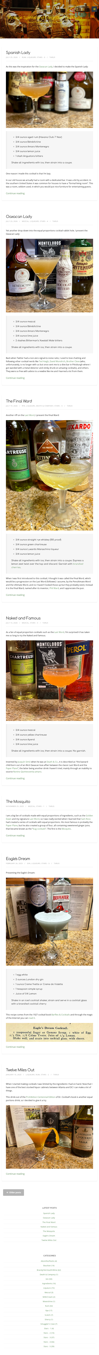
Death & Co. (52, 761)
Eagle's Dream (18, 859)
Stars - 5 (58, 406)
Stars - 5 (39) (49, 1346)
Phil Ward (54, 588)
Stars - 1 (40, 806)
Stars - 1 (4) (49, 1328)
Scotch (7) (49, 1315)
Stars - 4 (44, 221)
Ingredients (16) (49, 1283)
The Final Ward (19, 401)
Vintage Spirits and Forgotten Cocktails (45, 18)
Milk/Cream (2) (49, 1297)
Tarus (52, 57)
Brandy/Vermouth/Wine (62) (49, 1270)
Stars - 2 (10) (49, 1333)
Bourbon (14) (48, 1265)
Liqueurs (31, 57)
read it (32, 1018)
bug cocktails (39, 828)
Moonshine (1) (49, 1301)
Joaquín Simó (24, 761)
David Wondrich (57, 361)
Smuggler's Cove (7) (48, 1324)
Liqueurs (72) (49, 1288)
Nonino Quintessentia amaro (27, 771)
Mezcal (25, 221)
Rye (23, 406)
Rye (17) (49, 1310)
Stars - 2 (45, 1074)
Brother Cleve (73, 361)
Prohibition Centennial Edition (40, 1097)
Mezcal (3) (49, 1292)
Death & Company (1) (49, 1274)
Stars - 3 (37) (49, 1337)
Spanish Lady (18, 53)
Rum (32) (49, 1306)
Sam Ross (86, 819)
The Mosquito (18, 802)
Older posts (15, 1192)
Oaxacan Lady (45, 66)
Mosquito (66, 828)
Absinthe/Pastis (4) (49, 1261)
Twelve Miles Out (20, 1070)
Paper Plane (12, 768)
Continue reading (15, 193)
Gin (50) (49, 1279)
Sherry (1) (49, 1319)
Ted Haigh (44, 361)
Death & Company (44, 406)
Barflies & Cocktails (60, 1014)
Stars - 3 (41, 57)
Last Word (30, 415)
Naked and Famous (23, 618)
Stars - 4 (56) (49, 1342)
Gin (28, 863)
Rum (24, 57)
